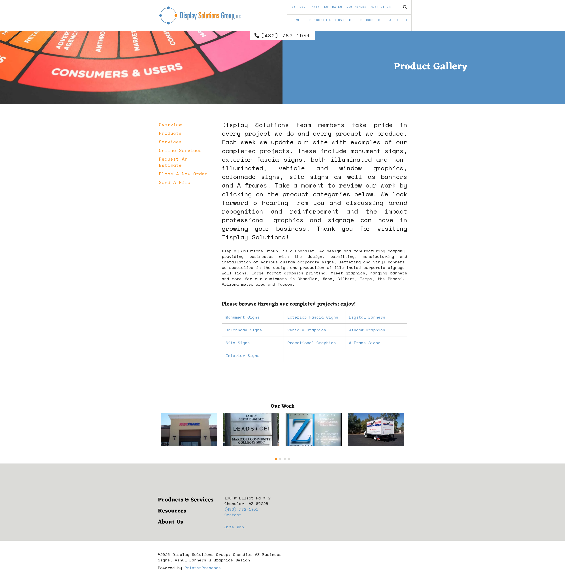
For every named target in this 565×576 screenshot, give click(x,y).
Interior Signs (243, 355)
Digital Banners (367, 317)
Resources (370, 20)
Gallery (298, 7)
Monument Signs (243, 317)
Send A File (174, 182)
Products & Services (330, 20)
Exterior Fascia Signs (312, 317)
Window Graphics (367, 330)
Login (315, 7)
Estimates (333, 7)
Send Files (381, 7)
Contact (232, 515)
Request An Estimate (173, 162)
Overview (170, 124)
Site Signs (238, 342)
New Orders (356, 7)
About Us (398, 20)
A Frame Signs (364, 342)
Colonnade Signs (244, 330)
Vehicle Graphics (306, 330)
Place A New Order (183, 174)
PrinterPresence (203, 567)
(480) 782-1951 (286, 35)
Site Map (234, 527)
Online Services (180, 150)
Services (170, 142)
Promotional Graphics (311, 342)
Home (296, 20)
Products (170, 133)
